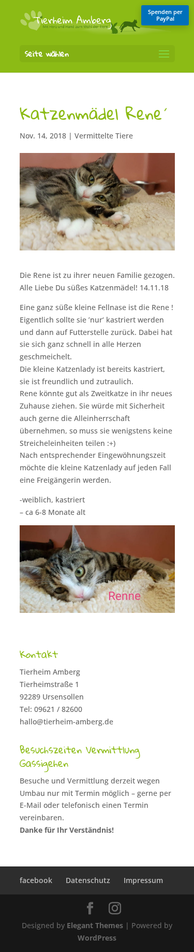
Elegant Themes (95, 925)
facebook (36, 880)
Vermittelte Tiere (103, 136)
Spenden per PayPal (165, 15)
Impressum (143, 880)
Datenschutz (88, 880)
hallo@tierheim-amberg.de (66, 721)
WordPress (97, 938)
